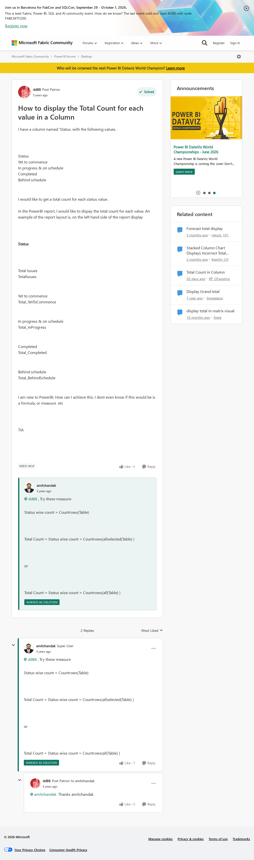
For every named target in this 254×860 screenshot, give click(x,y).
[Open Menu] (238, 56)
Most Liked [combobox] (152, 630)
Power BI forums (65, 56)
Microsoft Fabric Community (30, 56)
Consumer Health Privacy (68, 850)
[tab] (204, 192)
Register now (16, 25)
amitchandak (46, 485)
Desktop (86, 56)
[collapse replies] (13, 645)
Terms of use (218, 839)
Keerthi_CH (220, 259)
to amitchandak (83, 780)
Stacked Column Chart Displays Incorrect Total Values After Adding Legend (210, 250)
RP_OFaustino (219, 278)
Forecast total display (205, 228)
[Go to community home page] (42, 43)
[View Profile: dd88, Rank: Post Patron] (24, 92)
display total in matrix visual (210, 310)
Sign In (235, 43)
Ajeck (218, 317)
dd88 (37, 89)
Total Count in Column (206, 272)
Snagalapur (214, 298)
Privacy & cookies (191, 839)
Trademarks (241, 839)
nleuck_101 (220, 235)
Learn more (175, 67)
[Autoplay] (198, 192)
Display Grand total (203, 291)
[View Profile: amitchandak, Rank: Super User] (29, 648)
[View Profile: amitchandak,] (29, 488)
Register (219, 43)
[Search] (205, 43)
